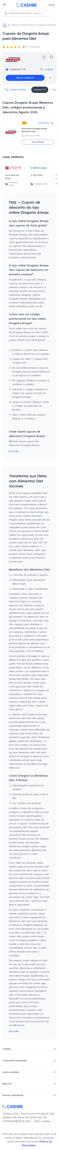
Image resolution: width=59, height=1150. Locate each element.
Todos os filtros (18, 90)
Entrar (52, 5)
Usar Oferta (38, 142)
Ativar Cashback (25, 78)
